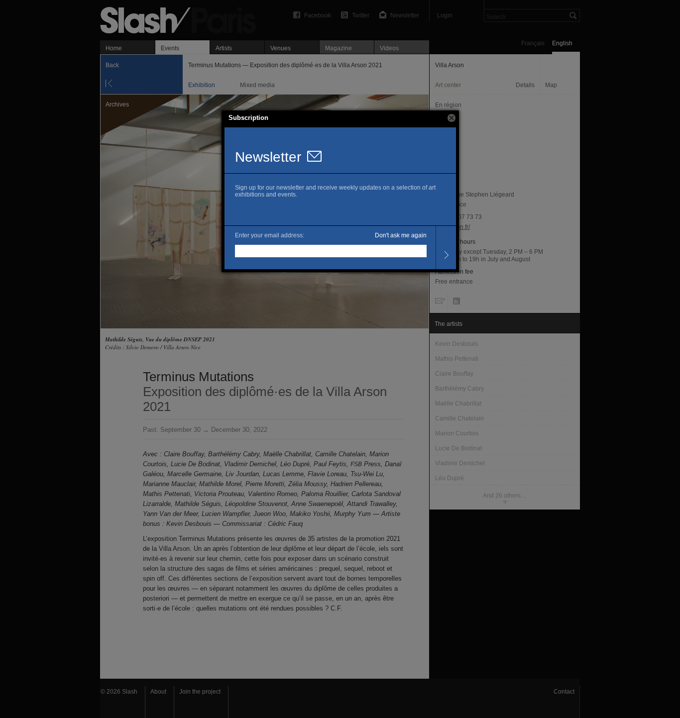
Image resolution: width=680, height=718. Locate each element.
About (158, 691)
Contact (564, 691)
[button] (451, 118)
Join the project (200, 691)
